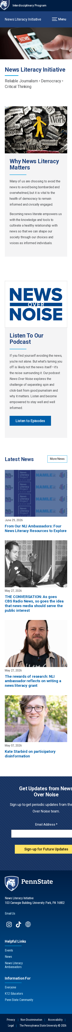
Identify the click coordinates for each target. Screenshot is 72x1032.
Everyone (10, 987)
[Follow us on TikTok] (19, 926)
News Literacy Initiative (23, 19)
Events (9, 950)
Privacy (11, 1020)
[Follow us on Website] (28, 926)
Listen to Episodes (30, 421)
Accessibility (55, 1020)
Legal (11, 1025)
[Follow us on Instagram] (9, 926)
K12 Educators (14, 993)
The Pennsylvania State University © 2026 (43, 1025)
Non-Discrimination (31, 1020)
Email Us (10, 913)
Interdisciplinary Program (29, 5)
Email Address (46, 824)
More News (57, 459)
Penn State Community (19, 1000)
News (8, 957)
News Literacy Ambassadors (14, 965)
